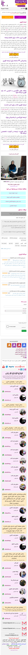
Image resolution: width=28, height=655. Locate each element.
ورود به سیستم (7, 17)
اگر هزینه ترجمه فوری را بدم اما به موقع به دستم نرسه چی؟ (14, 232)
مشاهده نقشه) (13, 642)
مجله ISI (15, 95)
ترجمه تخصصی (13, 206)
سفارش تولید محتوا (17, 646)
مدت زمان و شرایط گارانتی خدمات (13, 201)
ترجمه (23, 26)
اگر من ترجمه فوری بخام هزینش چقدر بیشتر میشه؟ (14, 221)
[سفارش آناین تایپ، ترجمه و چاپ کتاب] (14, 55)
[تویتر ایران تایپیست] (23, 369)
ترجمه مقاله (15, 97)
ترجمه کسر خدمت (5, 109)
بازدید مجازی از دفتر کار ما (13, 184)
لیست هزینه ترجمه (13, 193)
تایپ (6, 138)
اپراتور (7, 29)
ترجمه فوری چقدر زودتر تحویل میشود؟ (17, 214)
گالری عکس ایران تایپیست (14, 154)
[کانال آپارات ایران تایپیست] (19, 369)
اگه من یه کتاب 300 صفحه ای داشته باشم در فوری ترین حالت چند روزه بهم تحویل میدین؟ (13, 226)
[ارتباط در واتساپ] (3, 391)
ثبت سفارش (20, 17)
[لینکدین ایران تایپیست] (21, 369)
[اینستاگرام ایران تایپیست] (25, 369)
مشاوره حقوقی (10, 646)
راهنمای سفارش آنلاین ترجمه (13, 197)
